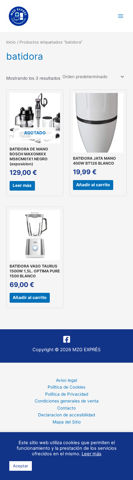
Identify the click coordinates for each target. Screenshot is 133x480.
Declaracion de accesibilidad (66, 414)
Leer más (22, 185)
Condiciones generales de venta (67, 400)
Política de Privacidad (66, 394)
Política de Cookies (66, 387)
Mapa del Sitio (67, 421)
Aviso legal (66, 380)
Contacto (66, 408)
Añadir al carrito (93, 184)
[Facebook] (67, 339)
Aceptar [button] (20, 465)
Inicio (11, 42)
